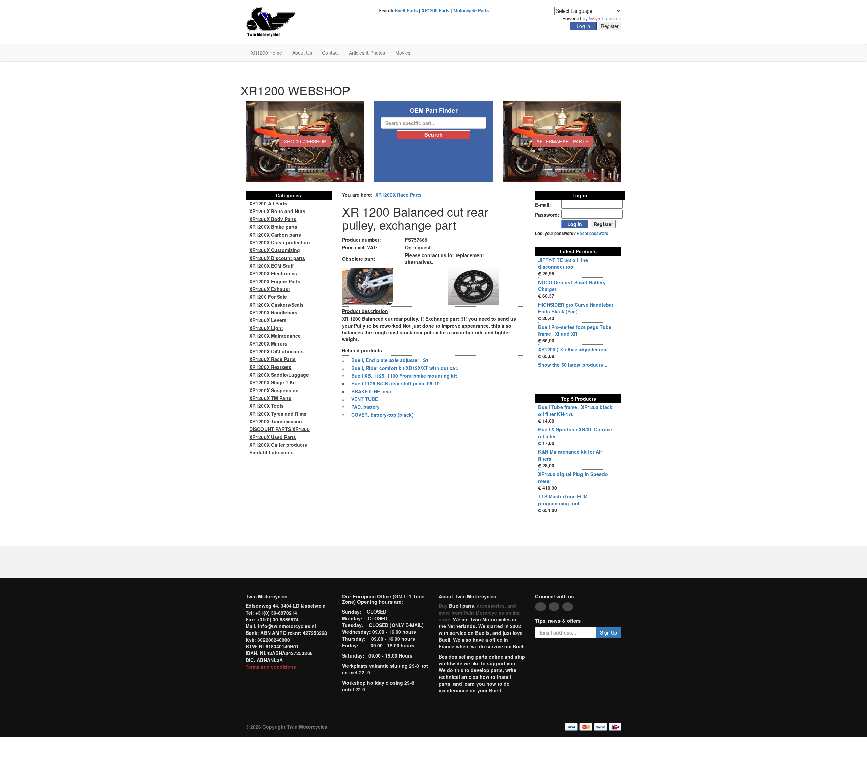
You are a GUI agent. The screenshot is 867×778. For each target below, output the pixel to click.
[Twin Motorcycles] (271, 21)
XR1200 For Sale (268, 296)
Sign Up (608, 632)
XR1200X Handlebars (273, 312)
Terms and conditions (271, 666)
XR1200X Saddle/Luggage (279, 374)
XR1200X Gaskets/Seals (276, 304)
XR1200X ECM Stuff (271, 265)
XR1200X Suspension (274, 390)
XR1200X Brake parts (273, 226)
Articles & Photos (367, 52)
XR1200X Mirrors (268, 343)
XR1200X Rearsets (270, 366)
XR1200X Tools (266, 405)
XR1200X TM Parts (270, 398)
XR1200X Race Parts (398, 194)
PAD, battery (365, 406)
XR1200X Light (266, 328)
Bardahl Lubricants (271, 452)
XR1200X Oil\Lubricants (276, 351)
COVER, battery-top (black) (382, 414)
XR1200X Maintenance (275, 335)
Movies (402, 52)
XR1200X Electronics (273, 273)
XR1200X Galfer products (278, 444)
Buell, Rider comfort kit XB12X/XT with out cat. (404, 367)
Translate (611, 18)
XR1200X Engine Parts (274, 281)
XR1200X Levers (268, 320)
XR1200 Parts (435, 10)
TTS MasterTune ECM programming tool (563, 500)
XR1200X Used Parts (272, 437)
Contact (330, 52)
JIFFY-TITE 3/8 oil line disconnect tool (563, 263)
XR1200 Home (266, 52)
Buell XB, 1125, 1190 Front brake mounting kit (404, 375)
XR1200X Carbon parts (275, 234)
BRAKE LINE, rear (371, 391)
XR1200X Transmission (275, 421)
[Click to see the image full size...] (367, 285)
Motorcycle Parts (471, 10)
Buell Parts (406, 10)
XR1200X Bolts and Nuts (277, 211)
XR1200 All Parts (268, 203)
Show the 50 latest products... (572, 364)
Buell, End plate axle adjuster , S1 (390, 360)
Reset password (592, 233)
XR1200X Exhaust (269, 289)
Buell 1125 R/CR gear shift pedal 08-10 (395, 383)
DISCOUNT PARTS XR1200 (279, 429)
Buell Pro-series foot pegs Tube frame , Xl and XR (574, 330)
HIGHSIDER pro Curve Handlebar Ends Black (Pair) (575, 308)
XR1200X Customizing (274, 250)
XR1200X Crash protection (279, 242)
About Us (302, 52)
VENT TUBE (364, 399)
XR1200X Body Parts (272, 219)
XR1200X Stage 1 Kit (272, 382)
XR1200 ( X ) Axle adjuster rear (573, 349)
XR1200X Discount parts (277, 257)
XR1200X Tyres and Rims (277, 413)
